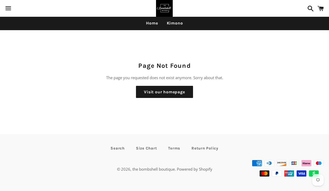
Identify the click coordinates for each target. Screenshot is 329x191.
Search (118, 148)
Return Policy (204, 148)
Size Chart (146, 148)
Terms (174, 148)
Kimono (175, 23)
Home (152, 23)
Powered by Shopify (194, 169)
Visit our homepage (164, 91)
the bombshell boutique (153, 169)
